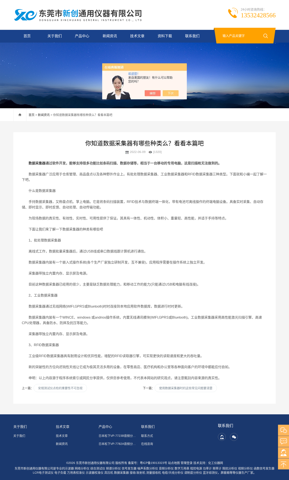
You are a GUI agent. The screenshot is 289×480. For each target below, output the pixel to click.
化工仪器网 (215, 463)
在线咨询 (147, 443)
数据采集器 (37, 163)
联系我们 (192, 36)
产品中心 (82, 36)
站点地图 (174, 463)
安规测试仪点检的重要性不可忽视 (60, 388)
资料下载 (165, 36)
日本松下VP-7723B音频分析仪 (117, 435)
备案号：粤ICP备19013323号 (147, 463)
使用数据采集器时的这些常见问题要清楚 (185, 388)
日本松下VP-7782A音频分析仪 (117, 443)
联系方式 (147, 435)
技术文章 (137, 36)
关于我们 (54, 36)
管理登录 (187, 463)
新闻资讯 (110, 36)
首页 (27, 36)
